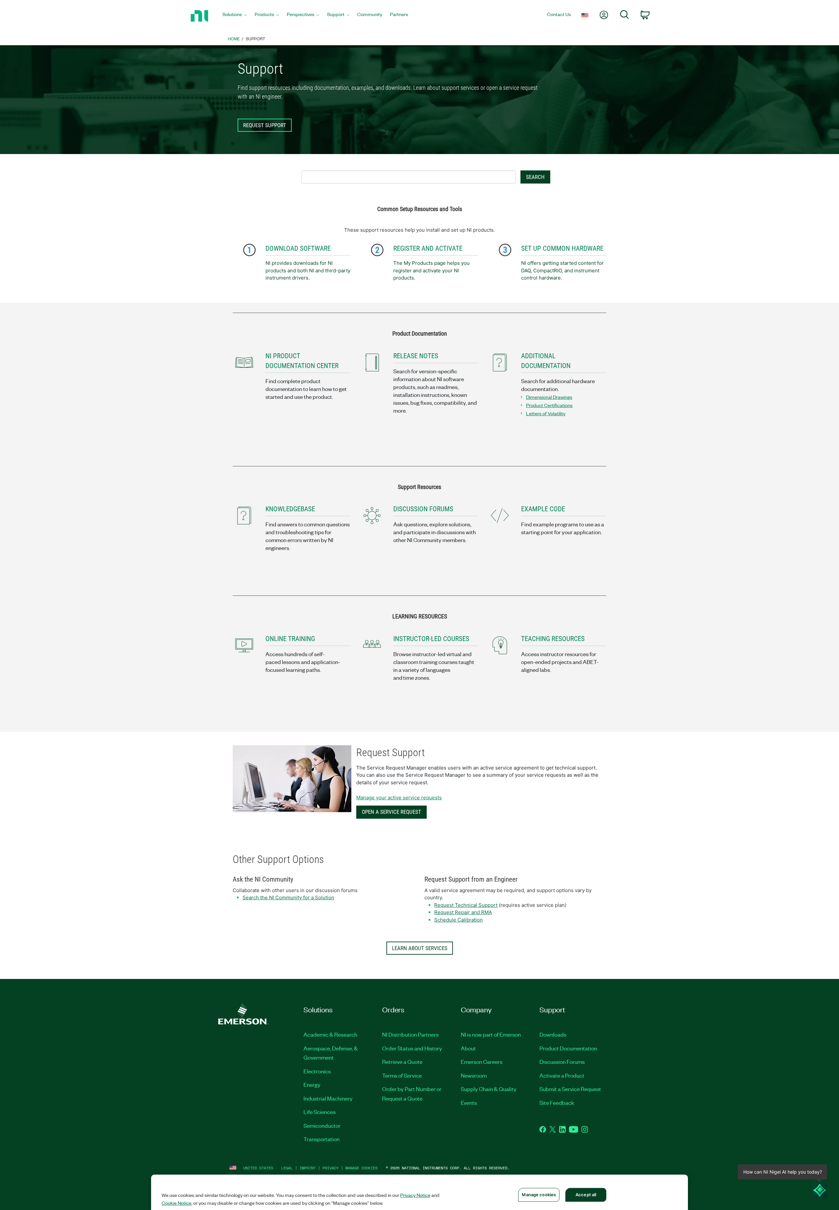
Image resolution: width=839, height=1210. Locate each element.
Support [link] (255, 38)
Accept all (586, 1194)
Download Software (298, 248)
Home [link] (234, 38)
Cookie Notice (176, 1203)
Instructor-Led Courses (431, 639)
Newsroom (474, 1075)
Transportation (321, 1138)
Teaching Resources (553, 639)
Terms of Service (402, 1075)
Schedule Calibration (458, 920)
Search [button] (535, 177)
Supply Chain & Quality (489, 1088)
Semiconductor (322, 1125)
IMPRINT (308, 1168)
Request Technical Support (466, 905)
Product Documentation (568, 1048)
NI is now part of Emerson (491, 1034)
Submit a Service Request (570, 1088)
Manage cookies (361, 1168)
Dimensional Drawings (549, 397)
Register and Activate (427, 248)
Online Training (290, 639)
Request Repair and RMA (463, 912)
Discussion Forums (562, 1061)
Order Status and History (412, 1048)
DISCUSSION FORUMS (423, 509)
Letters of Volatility (545, 413)
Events (469, 1102)
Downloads (552, 1034)
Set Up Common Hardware (562, 248)
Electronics (317, 1071)
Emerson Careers (481, 1061)
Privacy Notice (415, 1195)
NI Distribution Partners (410, 1034)
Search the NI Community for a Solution (288, 897)
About (468, 1048)
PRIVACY (330, 1168)
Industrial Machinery (328, 1098)
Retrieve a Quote (402, 1061)
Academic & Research (330, 1034)
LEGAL (287, 1168)
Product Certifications (549, 405)
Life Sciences (319, 1111)
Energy (312, 1084)
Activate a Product (561, 1075)
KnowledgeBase (290, 509)
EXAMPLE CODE (543, 509)
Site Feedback (556, 1102)
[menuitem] (235, 16)
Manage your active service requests (399, 797)
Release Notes (415, 356)
